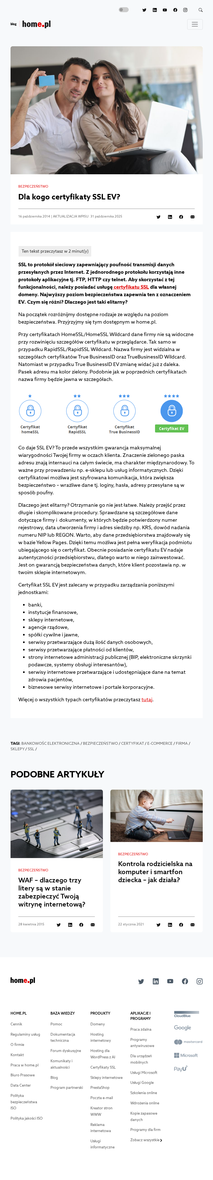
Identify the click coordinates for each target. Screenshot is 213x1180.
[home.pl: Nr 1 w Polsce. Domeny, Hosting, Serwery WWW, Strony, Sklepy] (23, 982)
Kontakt (17, 1055)
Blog (54, 1077)
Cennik (16, 1024)
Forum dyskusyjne (65, 1050)
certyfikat (132, 743)
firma (182, 743)
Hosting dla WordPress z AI (102, 1053)
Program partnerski (66, 1087)
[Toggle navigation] (195, 24)
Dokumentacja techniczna (62, 1037)
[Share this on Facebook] (178, 217)
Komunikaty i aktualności (61, 1064)
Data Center (21, 1085)
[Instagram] (182, 10)
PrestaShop (100, 1087)
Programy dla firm (145, 1129)
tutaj (146, 699)
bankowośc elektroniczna (50, 743)
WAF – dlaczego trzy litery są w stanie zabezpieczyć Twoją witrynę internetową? (51, 892)
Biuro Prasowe (23, 1075)
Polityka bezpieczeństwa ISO (24, 1101)
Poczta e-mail (101, 1097)
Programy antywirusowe (142, 1042)
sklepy (17, 748)
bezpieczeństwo (100, 743)
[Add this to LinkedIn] (167, 217)
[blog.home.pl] (30, 24)
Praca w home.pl (25, 1065)
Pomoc (56, 1024)
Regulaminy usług (25, 1034)
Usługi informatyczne (102, 1144)
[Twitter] (141, 10)
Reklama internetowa (100, 1127)
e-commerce (160, 743)
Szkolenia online (143, 1093)
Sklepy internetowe (106, 1077)
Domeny (97, 1024)
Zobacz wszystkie (145, 1140)
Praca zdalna (140, 1029)
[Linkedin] (151, 10)
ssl (31, 748)
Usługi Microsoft (143, 1072)
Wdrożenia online (144, 1103)
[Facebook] (172, 10)
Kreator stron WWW (101, 1111)
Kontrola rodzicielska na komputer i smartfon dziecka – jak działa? (155, 871)
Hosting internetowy (100, 1037)
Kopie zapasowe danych (143, 1116)
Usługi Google (142, 1082)
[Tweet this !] (155, 217)
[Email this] (189, 217)
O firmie (17, 1044)
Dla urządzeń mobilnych (141, 1059)
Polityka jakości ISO (27, 1118)
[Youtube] (162, 10)
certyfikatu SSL (131, 287)
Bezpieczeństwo (33, 186)
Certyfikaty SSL (103, 1067)
